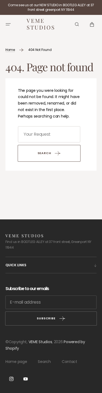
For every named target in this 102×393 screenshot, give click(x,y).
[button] (8, 24)
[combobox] (49, 134)
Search (44, 361)
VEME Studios (40, 342)
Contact (69, 361)
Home (10, 49)
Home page (16, 361)
